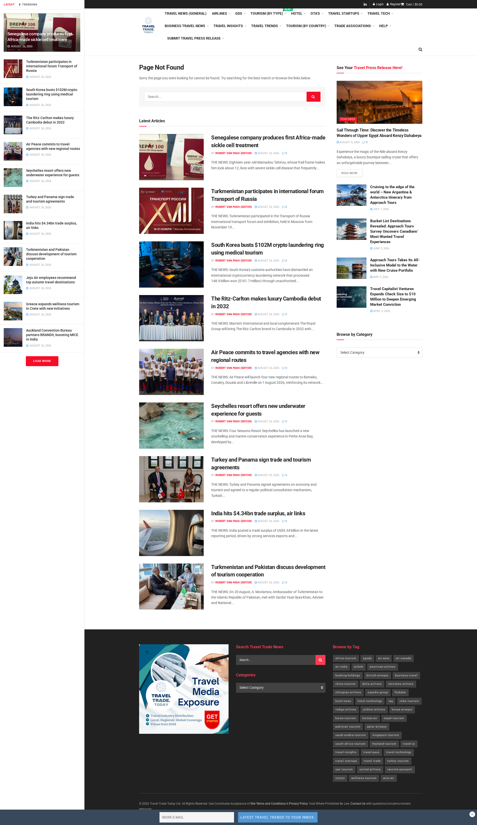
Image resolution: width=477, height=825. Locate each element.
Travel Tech (378, 13)
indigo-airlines (346, 709)
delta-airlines (372, 684)
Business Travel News (185, 26)
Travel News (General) (185, 13)
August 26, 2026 (268, 153)
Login (379, 4)
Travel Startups (343, 13)
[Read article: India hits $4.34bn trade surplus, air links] (171, 533)
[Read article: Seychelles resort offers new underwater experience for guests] (171, 425)
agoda (367, 658)
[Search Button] (420, 49)
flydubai (400, 692)
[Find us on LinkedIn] (365, 4)
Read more (351, 172)
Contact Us (358, 803)
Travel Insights (228, 26)
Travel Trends (264, 26)
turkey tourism (398, 761)
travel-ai (409, 743)
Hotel (296, 13)
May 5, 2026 (380, 277)
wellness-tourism (364, 778)
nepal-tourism (394, 718)
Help (383, 26)
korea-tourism (345, 718)
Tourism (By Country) (306, 26)
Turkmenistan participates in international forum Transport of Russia (51, 66)
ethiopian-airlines (348, 692)
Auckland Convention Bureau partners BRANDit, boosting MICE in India (52, 334)
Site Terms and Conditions (268, 803)
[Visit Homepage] (148, 26)
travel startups (346, 761)
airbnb (358, 666)
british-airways (378, 675)
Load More (42, 361)
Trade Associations (352, 26)
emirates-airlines (401, 684)
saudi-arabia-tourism (350, 735)
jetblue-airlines (374, 709)
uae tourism (344, 769)
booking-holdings (347, 675)
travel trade (372, 761)
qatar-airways (377, 726)
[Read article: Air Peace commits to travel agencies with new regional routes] (171, 372)
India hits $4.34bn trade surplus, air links (258, 513)
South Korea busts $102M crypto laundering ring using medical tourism (51, 94)
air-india (341, 666)
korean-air (369, 718)
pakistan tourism (347, 726)
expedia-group (378, 692)
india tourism (409, 701)
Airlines (219, 13)
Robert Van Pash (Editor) (233, 153)
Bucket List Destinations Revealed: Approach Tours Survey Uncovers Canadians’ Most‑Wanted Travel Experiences (394, 231)
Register (395, 4)
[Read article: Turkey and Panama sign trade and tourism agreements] (171, 479)
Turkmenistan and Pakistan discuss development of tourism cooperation (51, 254)
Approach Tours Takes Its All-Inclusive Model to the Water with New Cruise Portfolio (395, 265)
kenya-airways (402, 709)
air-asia (383, 658)
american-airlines (383, 666)
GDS (238, 13)
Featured (348, 119)
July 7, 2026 (380, 209)
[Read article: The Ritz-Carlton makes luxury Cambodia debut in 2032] (171, 318)
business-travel (406, 675)
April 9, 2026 (381, 311)
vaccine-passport (399, 769)
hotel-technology (370, 701)
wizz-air (388, 778)
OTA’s (315, 13)
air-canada (403, 658)
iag (391, 701)
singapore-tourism (385, 735)
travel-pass (371, 752)
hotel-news (343, 701)
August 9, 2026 (349, 142)
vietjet (340, 778)
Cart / (414, 4)
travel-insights (346, 752)
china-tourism (345, 684)
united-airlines (370, 769)
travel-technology (398, 752)
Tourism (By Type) (268, 12)
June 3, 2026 (380, 248)
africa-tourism (346, 658)
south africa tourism (350, 743)
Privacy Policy (298, 803)
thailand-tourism (384, 743)
